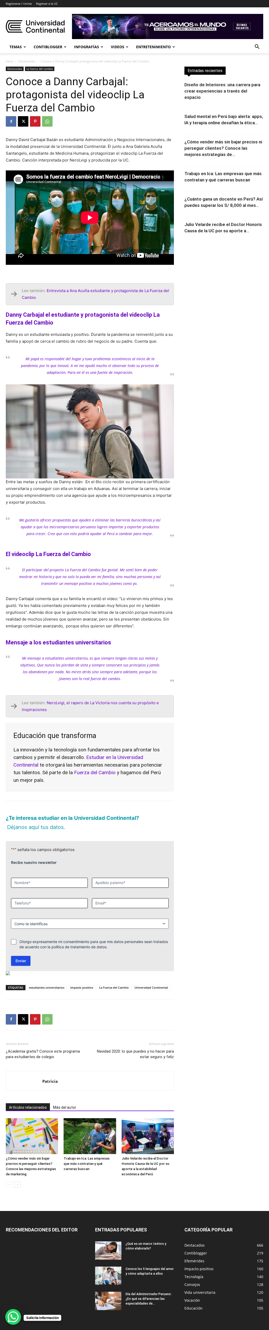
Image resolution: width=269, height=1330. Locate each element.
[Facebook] (11, 121)
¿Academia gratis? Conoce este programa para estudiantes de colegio (43, 1045)
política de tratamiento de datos (78, 937)
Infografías (86, 46)
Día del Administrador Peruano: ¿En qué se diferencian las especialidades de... (149, 1289)
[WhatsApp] (47, 121)
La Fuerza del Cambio (114, 978)
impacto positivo (81, 978)
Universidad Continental (151, 978)
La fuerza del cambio (40, 69)
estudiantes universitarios (46, 978)
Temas (15, 46)
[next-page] (17, 1175)
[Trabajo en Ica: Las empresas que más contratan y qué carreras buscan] (90, 1127)
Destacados (27, 61)
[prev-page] (9, 1175)
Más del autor (64, 1098)
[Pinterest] (35, 121)
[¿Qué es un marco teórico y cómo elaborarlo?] (108, 1241)
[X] (23, 121)
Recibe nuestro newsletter (33, 853)
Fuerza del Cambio (95, 772)
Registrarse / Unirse (19, 4)
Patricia (50, 1072)
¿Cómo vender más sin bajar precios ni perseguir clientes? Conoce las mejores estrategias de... (223, 148)
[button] (257, 47)
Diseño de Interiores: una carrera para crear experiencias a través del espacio (222, 91)
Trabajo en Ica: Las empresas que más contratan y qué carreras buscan (87, 1154)
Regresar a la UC (47, 4)
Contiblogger (48, 46)
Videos (117, 46)
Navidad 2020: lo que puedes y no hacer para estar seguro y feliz (135, 1045)
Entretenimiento (153, 46)
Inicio (9, 61)
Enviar (20, 951)
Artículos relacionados (28, 1098)
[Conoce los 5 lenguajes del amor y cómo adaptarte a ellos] (108, 1266)
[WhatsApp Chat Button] (13, 1317)
